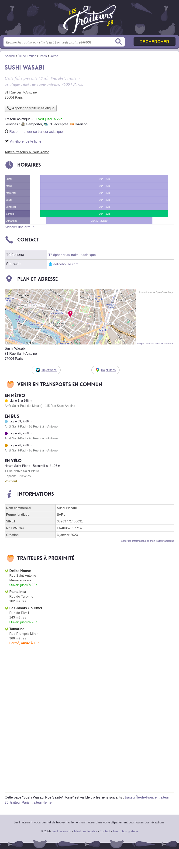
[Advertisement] (135, 94)
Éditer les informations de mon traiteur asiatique (147, 540)
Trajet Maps (108, 370)
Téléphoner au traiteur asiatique (72, 255)
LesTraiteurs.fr (89, 19)
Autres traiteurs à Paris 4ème (27, 152)
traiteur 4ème (41, 802)
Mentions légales (85, 831)
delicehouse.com (65, 264)
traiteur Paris (20, 802)
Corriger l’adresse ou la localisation (154, 343)
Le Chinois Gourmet (25, 608)
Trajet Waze (49, 370)
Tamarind (16, 629)
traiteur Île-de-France (141, 797)
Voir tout (11, 481)
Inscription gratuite (125, 831)
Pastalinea (17, 592)
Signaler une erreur (19, 227)
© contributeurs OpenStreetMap (156, 292)
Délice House (20, 571)
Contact (105, 831)
